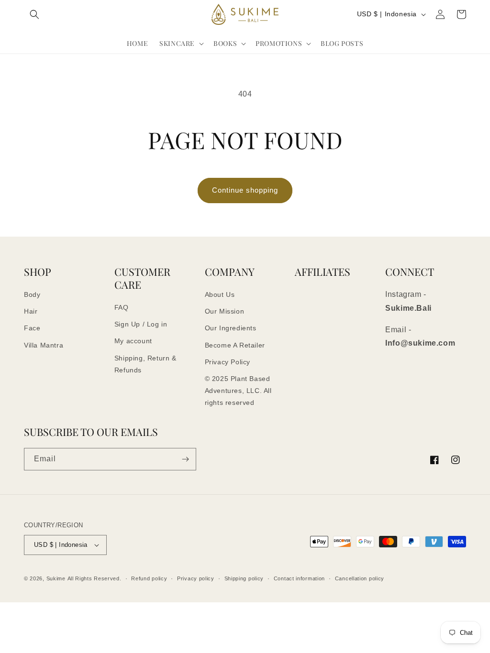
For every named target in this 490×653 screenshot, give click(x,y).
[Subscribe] (185, 459)
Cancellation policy (359, 578)
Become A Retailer (235, 345)
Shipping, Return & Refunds (145, 364)
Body (32, 294)
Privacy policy (195, 578)
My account (133, 341)
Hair (30, 311)
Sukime (56, 578)
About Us (220, 294)
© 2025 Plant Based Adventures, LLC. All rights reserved (238, 390)
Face (32, 328)
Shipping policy (244, 578)
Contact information (299, 578)
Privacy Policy (227, 362)
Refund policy (149, 578)
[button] (34, 14)
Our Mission (225, 311)
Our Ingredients (230, 328)
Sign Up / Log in (140, 324)
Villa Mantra (43, 345)
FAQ (121, 307)
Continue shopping (245, 190)
